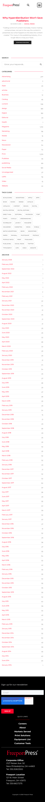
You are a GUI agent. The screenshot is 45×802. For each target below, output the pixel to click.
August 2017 (6, 487)
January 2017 (7, 519)
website (33, 248)
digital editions (23, 210)
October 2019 (7, 369)
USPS (4, 177)
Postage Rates (8, 239)
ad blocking (7, 198)
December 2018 (8, 414)
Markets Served (22, 731)
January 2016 (7, 574)
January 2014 (7, 665)
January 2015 (7, 628)
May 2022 (5, 278)
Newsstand (6, 145)
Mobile (4, 136)
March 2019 (6, 401)
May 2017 (5, 501)
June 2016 (5, 551)
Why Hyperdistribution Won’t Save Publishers (22, 19)
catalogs (6, 206)
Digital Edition (8, 210)
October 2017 (7, 478)
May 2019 (5, 392)
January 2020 (7, 355)
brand (21, 202)
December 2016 (8, 524)
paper (5, 235)
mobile (36, 227)
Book (5, 202)
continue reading (22, 42)
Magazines (7, 227)
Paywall (14, 235)
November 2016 (8, 528)
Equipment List (22, 739)
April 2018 (5, 451)
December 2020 (8, 305)
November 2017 (8, 474)
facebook (29, 214)
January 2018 (7, 465)
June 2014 (5, 660)
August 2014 (6, 651)
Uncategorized (7, 172)
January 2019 (7, 410)
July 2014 (5, 656)
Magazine (5, 126)
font (38, 214)
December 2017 (8, 469)
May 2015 (5, 610)
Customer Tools (22, 743)
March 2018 (6, 455)
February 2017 (7, 515)
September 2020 (8, 319)
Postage (36, 235)
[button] (28, 5)
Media (28, 227)
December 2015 (8, 578)
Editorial (5, 117)
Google (13, 218)
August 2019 (6, 378)
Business (5, 95)
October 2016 (7, 533)
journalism (7, 223)
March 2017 (6, 510)
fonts (5, 218)
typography (7, 248)
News (4, 140)
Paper (4, 149)
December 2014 (8, 633)
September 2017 (8, 483)
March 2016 (6, 565)
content (5, 104)
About (22, 727)
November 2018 (8, 419)
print (19, 239)
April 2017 (5, 506)
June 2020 (6, 333)
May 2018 (5, 446)
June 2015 (5, 606)
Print (4, 154)
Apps (4, 86)
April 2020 (6, 342)
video (24, 248)
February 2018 (7, 460)
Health (4, 122)
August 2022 (6, 273)
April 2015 (5, 615)
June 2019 (5, 387)
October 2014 (7, 642)
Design (25, 206)
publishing (6, 163)
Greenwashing (25, 218)
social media (19, 244)
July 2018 (5, 437)
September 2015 (8, 592)
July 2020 (5, 328)
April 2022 (5, 282)
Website (5, 186)
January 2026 (7, 260)
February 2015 (7, 624)
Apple (30, 198)
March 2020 (6, 346)
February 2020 (7, 351)
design (4, 108)
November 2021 (8, 292)
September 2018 (8, 428)
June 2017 (5, 496)
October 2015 (7, 587)
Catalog (5, 99)
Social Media (29, 24)
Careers (22, 724)
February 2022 (7, 287)
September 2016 (8, 537)
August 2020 (7, 323)
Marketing (6, 131)
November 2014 (8, 638)
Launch (18, 223)
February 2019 (7, 405)
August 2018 (6, 433)
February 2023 (7, 264)
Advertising (6, 76)
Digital (4, 113)
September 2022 (8, 269)
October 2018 (7, 424)
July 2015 (5, 601)
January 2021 (7, 301)
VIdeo (4, 181)
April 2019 (5, 396)
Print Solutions (22, 735)
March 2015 (6, 619)
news (22, 231)
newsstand (32, 231)
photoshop (25, 235)
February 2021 (7, 296)
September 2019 (8, 373)
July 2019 (5, 383)
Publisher (5, 158)
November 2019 (8, 364)
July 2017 (5, 492)
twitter (31, 244)
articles (4, 90)
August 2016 (6, 542)
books (12, 202)
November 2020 (8, 310)
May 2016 (5, 556)
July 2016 (5, 547)
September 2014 (8, 647)
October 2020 (7, 314)
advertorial (6, 81)
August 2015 (6, 597)
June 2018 (5, 442)
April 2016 (5, 560)
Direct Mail (7, 214)
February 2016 (7, 569)
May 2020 (5, 337)
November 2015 (8, 583)
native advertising (10, 231)
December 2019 (8, 360)
